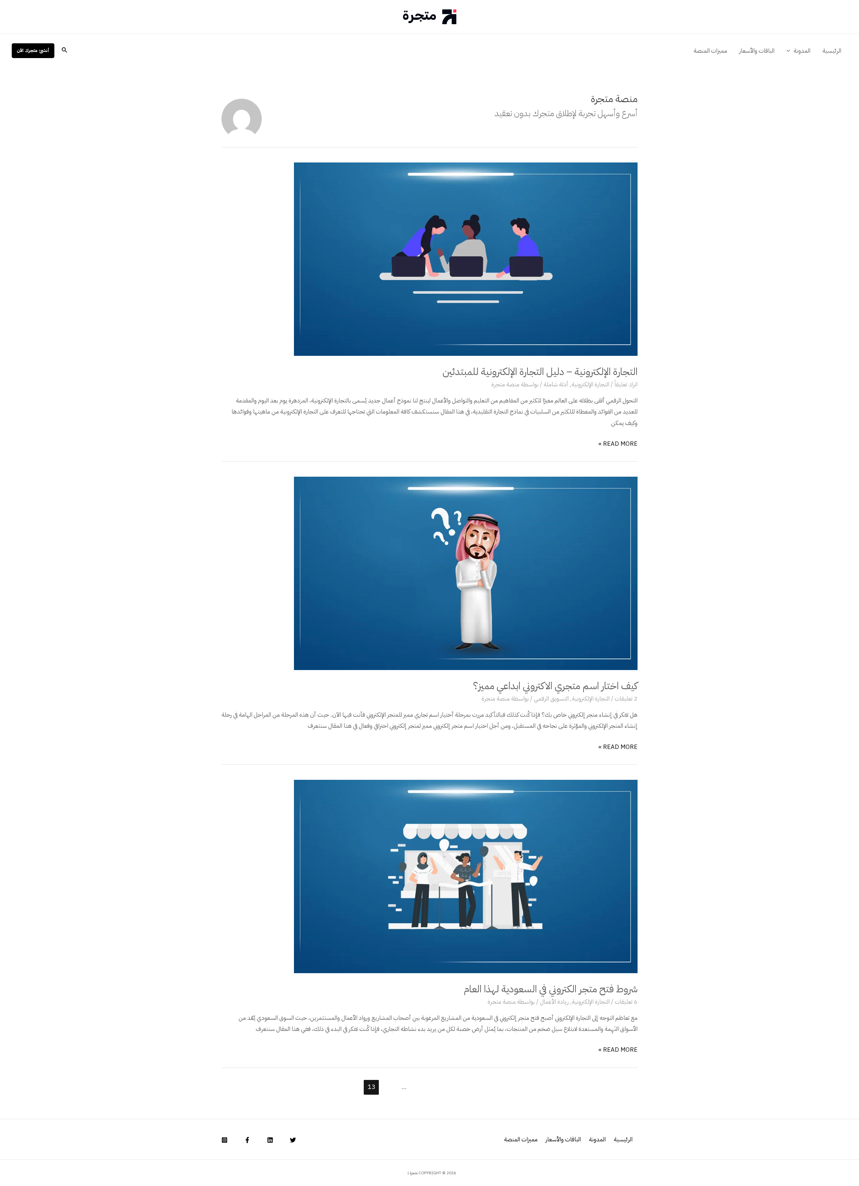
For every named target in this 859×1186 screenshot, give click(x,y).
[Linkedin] (270, 1140)
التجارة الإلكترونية (590, 384)
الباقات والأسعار (756, 50)
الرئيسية (831, 50)
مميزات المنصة (710, 50)
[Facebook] (247, 1140)
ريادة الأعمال (554, 1001)
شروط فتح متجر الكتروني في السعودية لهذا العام (551, 988)
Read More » (618, 443)
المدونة (802, 50)
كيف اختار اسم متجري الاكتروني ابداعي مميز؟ (555, 685)
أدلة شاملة (556, 384)
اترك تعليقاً (626, 384)
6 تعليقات (626, 1001)
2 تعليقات (626, 698)
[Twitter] (293, 1140)
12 (388, 1087)
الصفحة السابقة (584, 1087)
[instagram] (224, 1140)
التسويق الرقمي (551, 698)
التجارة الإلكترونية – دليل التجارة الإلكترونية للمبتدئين (540, 371)
